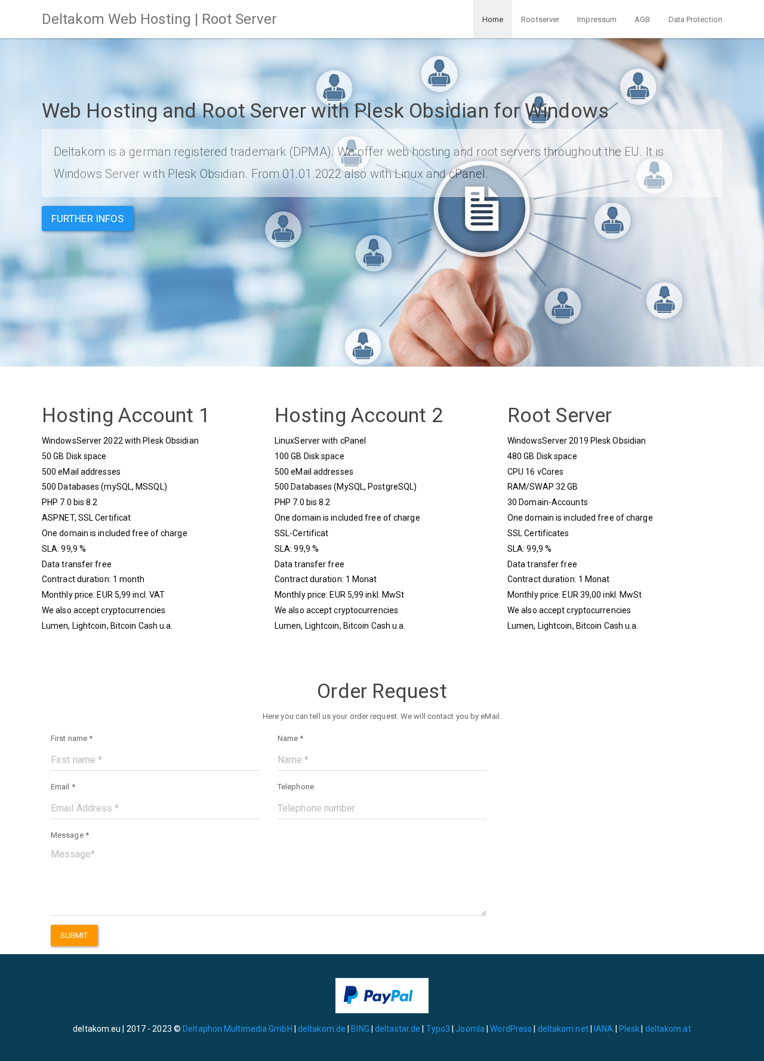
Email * (63, 786)
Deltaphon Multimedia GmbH (238, 1029)
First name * (72, 738)
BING (360, 1029)
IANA (603, 1029)
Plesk (629, 1029)
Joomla (470, 1029)
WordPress (511, 1029)
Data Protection (695, 19)
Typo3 (438, 1029)
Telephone (296, 786)
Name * (291, 738)
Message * (70, 835)
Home (492, 19)
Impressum (597, 19)
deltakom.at (668, 1029)
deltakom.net (563, 1029)
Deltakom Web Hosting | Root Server (159, 19)
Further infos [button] (87, 218)
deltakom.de (322, 1029)
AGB (642, 19)
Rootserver (540, 19)
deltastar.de (397, 1029)
